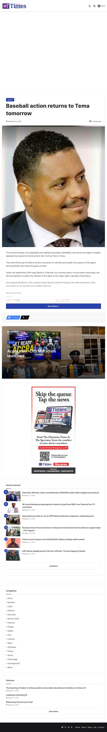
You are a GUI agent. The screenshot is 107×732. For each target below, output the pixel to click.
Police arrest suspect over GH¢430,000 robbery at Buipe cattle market (53, 539)
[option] (53, 352)
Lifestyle (11, 639)
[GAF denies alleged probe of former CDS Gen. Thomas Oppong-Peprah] (13, 555)
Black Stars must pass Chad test (86, 301)
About (83, 727)
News (10, 643)
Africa (10, 598)
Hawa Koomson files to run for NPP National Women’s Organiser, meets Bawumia (58, 516)
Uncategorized (14, 663)
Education (12, 615)
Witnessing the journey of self (19, 702)
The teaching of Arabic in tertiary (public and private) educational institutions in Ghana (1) (46, 688)
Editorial (11, 610)
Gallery (10, 631)
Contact (101, 727)
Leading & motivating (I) (16, 695)
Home (77, 727)
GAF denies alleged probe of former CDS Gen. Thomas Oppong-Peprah (53, 551)
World (10, 667)
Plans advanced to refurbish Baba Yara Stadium (33, 353)
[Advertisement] (53, 32)
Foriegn (11, 627)
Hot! (9, 635)
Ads (95, 727)
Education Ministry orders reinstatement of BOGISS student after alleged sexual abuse (60, 492)
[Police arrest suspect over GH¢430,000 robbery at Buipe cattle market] (13, 543)
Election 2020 (13, 619)
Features (11, 623)
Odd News (12, 647)
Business (11, 602)
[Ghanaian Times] (14, 5)
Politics (11, 651)
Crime (10, 606)
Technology (12, 659)
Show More (53, 306)
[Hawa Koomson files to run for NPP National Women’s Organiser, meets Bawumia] (13, 520)
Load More (53, 566)
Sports (10, 100)
